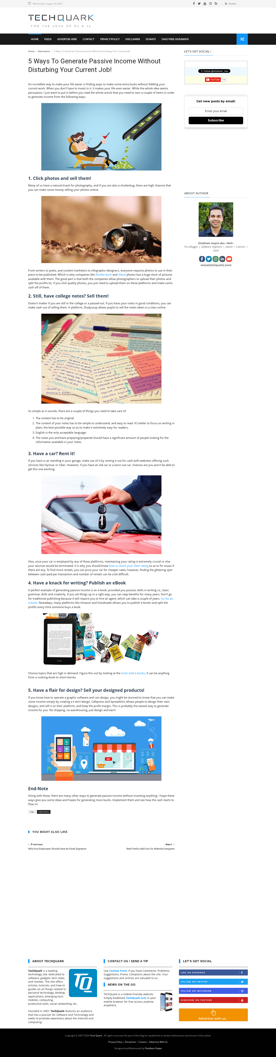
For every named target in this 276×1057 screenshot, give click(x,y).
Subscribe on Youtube (196, 1000)
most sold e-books (133, 673)
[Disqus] (101, 902)
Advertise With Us (158, 1042)
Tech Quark (96, 1035)
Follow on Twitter (194, 981)
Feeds (47, 39)
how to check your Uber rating (128, 566)
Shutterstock (104, 274)
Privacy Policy (110, 39)
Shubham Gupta (153, 1048)
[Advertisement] (179, 20)
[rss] (216, 3)
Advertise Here (67, 39)
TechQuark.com (136, 998)
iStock (122, 274)
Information (44, 51)
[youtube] (205, 3)
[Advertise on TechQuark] (213, 1020)
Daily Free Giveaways (175, 39)
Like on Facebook (193, 972)
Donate (151, 39)
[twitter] (199, 3)
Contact (88, 39)
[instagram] (210, 3)
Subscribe (216, 120)
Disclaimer (132, 39)
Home (34, 39)
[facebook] (194, 3)
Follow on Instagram (196, 991)
